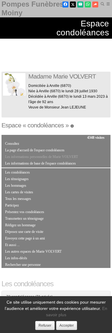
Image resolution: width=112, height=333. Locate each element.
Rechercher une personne (23, 265)
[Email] (80, 4)
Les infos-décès (16, 258)
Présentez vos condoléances (24, 212)
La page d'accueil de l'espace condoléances (35, 150)
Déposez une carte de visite (24, 232)
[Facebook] (65, 4)
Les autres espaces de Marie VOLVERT (33, 251)
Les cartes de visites (19, 192)
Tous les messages (18, 199)
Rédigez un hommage (20, 225)
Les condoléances (17, 172)
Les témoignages (17, 179)
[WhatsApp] (88, 4)
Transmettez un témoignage (24, 218)
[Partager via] (95, 4)
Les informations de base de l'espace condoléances (40, 163)
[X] (73, 4)
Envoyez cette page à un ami (25, 238)
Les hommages (15, 185)
